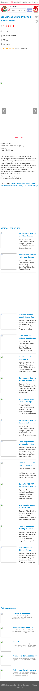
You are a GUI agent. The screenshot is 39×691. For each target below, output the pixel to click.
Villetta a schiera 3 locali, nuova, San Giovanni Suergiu (26, 317)
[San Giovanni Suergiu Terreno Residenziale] (9, 385)
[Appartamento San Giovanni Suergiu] (9, 406)
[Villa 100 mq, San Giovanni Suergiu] (9, 554)
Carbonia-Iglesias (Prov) (14, 185)
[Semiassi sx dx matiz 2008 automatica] (6, 660)
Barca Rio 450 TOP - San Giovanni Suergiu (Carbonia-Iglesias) (27, 486)
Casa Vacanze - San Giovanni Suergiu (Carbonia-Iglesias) (27, 465)
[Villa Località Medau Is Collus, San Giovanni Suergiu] (9, 512)
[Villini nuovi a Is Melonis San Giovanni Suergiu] (9, 342)
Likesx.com (4, 2)
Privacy (34, 685)
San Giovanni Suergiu (31, 185)
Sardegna (14, 183)
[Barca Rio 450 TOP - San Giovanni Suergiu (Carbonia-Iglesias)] (9, 491)
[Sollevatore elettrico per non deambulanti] (6, 674)
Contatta (26, 685)
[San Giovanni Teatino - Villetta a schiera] (9, 261)
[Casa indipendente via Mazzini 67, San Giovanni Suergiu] (9, 448)
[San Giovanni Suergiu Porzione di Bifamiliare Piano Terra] (9, 364)
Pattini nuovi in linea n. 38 (22, 628)
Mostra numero (21, 48)
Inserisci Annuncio (20, 2)
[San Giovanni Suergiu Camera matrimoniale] (9, 427)
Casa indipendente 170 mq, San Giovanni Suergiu (27, 528)
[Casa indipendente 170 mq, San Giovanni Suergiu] (9, 533)
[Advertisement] (17, 66)
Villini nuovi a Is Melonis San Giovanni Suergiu (27, 338)
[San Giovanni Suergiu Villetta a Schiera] (9, 240)
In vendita (21, 183)
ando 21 (15, 642)
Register (35, 2)
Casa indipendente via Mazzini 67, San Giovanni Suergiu (26, 444)
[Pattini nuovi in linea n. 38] (6, 632)
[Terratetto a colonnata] (6, 618)
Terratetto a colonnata (21, 614)
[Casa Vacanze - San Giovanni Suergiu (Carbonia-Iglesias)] (9, 469)
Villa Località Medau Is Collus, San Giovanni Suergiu (27, 507)
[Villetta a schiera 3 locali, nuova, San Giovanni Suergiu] (9, 321)
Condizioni (19, 687)
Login (29, 2)
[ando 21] (6, 646)
